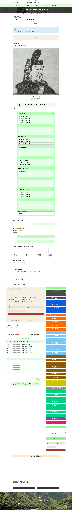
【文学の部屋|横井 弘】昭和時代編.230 (25, 365)
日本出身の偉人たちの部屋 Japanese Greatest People (44, 500)
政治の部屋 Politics (21, 213)
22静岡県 (16, 344)
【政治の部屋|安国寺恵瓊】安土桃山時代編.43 (26, 352)
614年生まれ (19, 482)
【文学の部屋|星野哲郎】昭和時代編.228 (25, 369)
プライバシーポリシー (36, 492)
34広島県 (16, 348)
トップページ (38, 497)
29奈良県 (18, 481)
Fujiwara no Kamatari (24, 482)
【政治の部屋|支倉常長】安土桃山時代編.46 (24, 118)
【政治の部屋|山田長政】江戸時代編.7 (23, 116)
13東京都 (16, 365)
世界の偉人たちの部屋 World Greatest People (43, 501)
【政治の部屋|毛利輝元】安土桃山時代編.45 (24, 120)
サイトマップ (21, 301)
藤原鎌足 (33, 482)
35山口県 (16, 369)
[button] (36, 23)
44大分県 (16, 350)
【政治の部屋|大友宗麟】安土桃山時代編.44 (24, 122)
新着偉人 (38, 503)
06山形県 (16, 346)
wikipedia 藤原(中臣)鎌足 (19, 228)
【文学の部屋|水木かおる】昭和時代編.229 (26, 367)
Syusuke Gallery (11, 297)
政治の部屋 (21, 481)
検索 (26, 314)
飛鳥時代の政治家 (26, 481)
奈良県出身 (29, 482)
